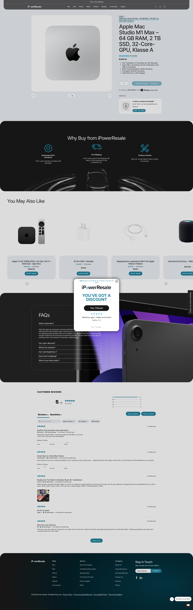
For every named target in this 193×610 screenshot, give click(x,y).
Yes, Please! (96, 308)
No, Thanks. (96, 327)
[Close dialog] (116, 281)
